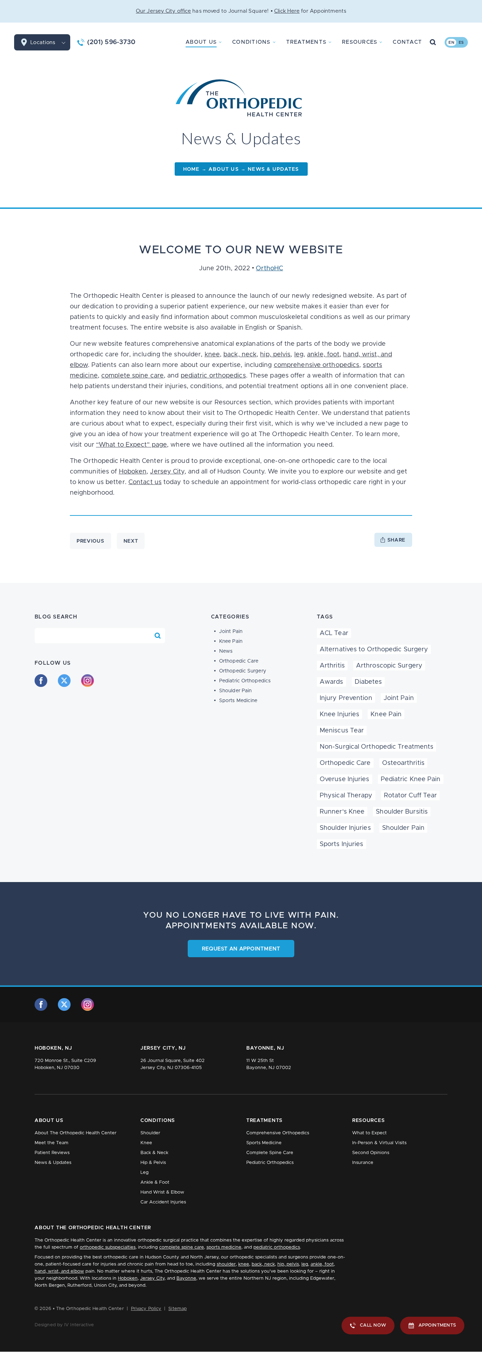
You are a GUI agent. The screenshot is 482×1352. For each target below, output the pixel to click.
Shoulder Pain (235, 690)
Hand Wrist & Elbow (162, 1192)
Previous (90, 541)
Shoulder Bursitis (402, 812)
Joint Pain (230, 631)
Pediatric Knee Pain (411, 779)
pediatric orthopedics (213, 376)
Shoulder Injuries (345, 828)
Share (396, 540)
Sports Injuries (341, 844)
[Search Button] (433, 42)
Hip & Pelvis (153, 1162)
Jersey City (167, 472)
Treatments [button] (306, 42)
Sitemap (177, 1308)
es (461, 42)
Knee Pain (230, 641)
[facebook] (41, 680)
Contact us (145, 482)
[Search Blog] (158, 636)
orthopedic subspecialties (107, 1247)
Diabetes (368, 682)
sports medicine (223, 1247)
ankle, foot (323, 354)
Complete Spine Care (269, 1153)
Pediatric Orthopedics (245, 680)
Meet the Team (51, 1143)
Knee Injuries (339, 714)
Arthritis (332, 666)
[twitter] (64, 680)
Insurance (362, 1162)
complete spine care (132, 376)
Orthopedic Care (239, 661)
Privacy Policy (146, 1308)
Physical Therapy (346, 795)
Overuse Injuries (344, 779)
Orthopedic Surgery (242, 671)
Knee (146, 1143)
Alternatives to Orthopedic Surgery (374, 649)
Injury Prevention (346, 698)
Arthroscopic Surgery (389, 666)
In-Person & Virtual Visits (379, 1143)
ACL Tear (334, 633)
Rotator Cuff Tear (410, 795)
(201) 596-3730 (111, 42)
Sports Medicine (238, 700)
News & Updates (53, 1162)
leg (298, 354)
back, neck (240, 354)
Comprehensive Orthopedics (277, 1133)
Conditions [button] (251, 42)
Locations (42, 42)
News (226, 651)
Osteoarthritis (403, 763)
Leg (144, 1172)
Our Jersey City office (163, 11)
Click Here (287, 11)
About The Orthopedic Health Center (75, 1133)
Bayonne (186, 1278)
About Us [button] (201, 42)
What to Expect (369, 1133)
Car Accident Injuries (163, 1202)
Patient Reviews (52, 1153)
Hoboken (133, 472)
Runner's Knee (342, 812)
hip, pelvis (275, 354)
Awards (331, 682)
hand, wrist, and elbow (59, 1271)
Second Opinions (370, 1153)
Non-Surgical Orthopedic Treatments (376, 747)
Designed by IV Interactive (64, 1325)
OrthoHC (269, 268)
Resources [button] (359, 42)
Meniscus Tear (342, 731)
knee (212, 354)
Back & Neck (154, 1153)
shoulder (226, 1264)
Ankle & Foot (154, 1182)
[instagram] (87, 680)
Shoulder (150, 1133)
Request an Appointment (241, 949)
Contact (407, 42)
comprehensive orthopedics (317, 365)
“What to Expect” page (131, 445)
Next (130, 541)
